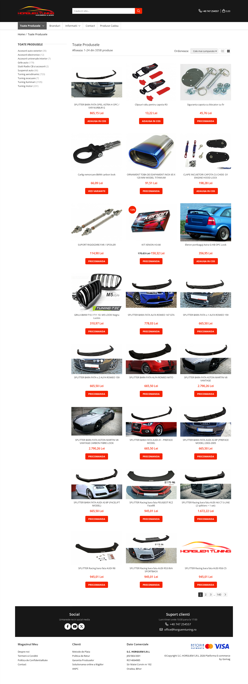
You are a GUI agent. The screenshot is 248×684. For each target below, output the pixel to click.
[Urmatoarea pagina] (225, 594)
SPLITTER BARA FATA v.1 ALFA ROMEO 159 (205, 314)
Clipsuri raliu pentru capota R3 (151, 104)
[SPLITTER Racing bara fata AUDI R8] (96, 548)
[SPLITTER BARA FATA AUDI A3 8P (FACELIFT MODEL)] (96, 484)
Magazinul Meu (28, 644)
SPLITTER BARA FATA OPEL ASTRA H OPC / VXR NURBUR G (96, 106)
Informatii (71, 25)
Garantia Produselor (83, 660)
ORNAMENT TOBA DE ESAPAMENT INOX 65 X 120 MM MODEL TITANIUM (151, 176)
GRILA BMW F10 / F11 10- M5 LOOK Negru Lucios (96, 316)
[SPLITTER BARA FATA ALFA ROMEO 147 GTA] (151, 292)
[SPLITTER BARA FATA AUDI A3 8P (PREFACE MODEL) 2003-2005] (205, 421)
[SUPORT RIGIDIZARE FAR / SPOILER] (96, 222)
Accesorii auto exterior (30, 50)
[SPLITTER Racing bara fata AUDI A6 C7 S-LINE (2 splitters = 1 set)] (205, 484)
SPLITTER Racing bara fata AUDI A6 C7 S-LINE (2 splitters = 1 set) (206, 504)
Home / (22, 34)
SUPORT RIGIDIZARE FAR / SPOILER (97, 244)
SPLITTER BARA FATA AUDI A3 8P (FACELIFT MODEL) (97, 504)
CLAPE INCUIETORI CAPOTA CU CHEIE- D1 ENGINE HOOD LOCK (205, 176)
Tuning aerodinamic (28, 74)
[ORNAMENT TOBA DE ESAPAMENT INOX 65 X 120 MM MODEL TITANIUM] (151, 152)
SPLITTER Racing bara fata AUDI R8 (96, 568)
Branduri (54, 25)
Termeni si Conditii (28, 655)
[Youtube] (74, 626)
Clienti (76, 644)
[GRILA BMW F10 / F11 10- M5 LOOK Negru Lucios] (96, 292)
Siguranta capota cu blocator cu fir (205, 104)
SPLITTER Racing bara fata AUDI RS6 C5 (205, 568)
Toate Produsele (30, 25)
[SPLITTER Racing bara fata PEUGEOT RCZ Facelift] (151, 484)
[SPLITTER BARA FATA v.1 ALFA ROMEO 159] (205, 292)
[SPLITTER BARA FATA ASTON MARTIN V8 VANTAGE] (205, 359)
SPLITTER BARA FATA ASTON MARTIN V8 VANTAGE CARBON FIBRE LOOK (96, 441)
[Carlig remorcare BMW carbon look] (96, 152)
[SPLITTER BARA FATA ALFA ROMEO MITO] (151, 359)
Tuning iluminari (26, 82)
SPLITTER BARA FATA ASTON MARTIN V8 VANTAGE (205, 379)
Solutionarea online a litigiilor (87, 664)
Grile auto (23, 62)
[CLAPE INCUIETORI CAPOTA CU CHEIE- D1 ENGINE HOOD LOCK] (205, 152)
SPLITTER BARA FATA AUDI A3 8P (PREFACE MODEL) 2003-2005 (206, 441)
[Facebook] (67, 626)
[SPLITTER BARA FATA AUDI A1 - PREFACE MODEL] (151, 421)
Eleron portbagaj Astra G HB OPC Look (205, 244)
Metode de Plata (81, 651)
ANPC (75, 668)
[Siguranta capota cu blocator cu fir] (205, 82)
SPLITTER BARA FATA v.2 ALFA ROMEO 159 (96, 377)
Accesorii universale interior (32, 58)
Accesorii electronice (29, 54)
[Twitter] (81, 626)
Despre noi (23, 651)
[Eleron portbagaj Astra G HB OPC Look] (205, 222)
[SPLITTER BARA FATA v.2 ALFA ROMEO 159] (96, 359)
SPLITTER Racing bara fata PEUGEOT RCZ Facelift (151, 504)
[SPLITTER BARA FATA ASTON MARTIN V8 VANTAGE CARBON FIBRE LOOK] (96, 421)
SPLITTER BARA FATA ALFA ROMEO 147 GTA (151, 314)
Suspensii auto (26, 70)
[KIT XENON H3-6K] (151, 222)
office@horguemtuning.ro (180, 629)
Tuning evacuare (27, 78)
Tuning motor (25, 86)
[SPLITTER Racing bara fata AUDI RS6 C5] (205, 548)
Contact (90, 25)
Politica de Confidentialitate (33, 660)
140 (219, 594)
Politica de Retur (81, 655)
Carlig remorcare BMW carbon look (96, 174)
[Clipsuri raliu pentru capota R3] (151, 82)
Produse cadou (109, 25)
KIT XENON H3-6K (151, 244)
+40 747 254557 (180, 624)
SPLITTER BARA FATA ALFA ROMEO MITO (151, 377)
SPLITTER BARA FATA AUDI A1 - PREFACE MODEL (151, 441)
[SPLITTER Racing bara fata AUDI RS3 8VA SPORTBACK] (151, 548)
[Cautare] (138, 11)
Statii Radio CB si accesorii (31, 66)
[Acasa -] (36, 11)
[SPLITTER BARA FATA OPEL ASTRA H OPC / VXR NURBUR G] (96, 82)
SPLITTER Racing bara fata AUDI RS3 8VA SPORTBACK (151, 570)
